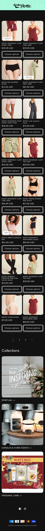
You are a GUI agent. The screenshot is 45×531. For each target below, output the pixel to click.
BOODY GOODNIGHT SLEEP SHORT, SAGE (12, 161)
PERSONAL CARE (10, 495)
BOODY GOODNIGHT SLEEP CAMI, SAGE (12, 199)
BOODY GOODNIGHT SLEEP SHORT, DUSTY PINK (12, 122)
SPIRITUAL (7, 400)
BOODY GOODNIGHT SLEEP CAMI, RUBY (33, 44)
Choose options (12, 54)
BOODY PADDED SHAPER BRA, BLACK (32, 199)
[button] (4, 5)
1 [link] (13, 340)
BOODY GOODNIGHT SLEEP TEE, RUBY (33, 161)
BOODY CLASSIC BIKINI (10, 317)
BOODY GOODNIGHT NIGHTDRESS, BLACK (30, 238)
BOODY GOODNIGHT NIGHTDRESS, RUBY (30, 318)
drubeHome (18, 525)
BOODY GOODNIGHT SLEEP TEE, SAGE (33, 277)
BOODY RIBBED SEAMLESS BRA (11, 238)
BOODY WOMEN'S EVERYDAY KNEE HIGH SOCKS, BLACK (10, 278)
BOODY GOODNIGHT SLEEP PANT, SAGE (33, 83)
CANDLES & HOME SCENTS (15, 448)
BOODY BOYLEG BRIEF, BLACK (10, 83)
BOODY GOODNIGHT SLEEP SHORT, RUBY (12, 44)
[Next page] (31, 339)
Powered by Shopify (30, 525)
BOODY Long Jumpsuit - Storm (31, 122)
